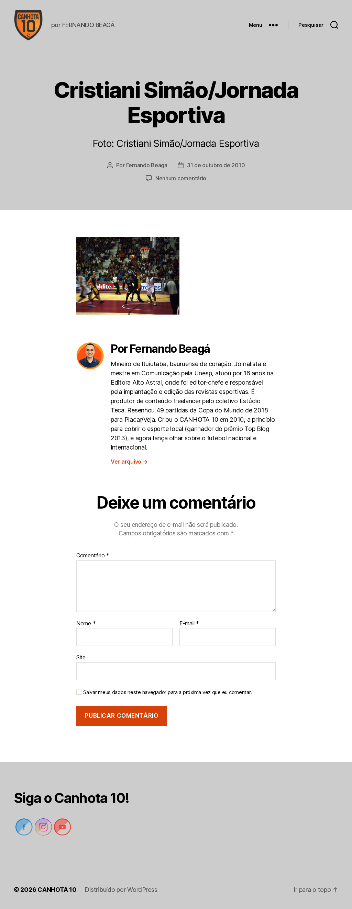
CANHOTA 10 (56, 889)
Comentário (92, 556)
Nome (86, 624)
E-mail (189, 624)
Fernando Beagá (146, 165)
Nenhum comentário (180, 178)
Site (81, 657)
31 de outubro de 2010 (216, 165)
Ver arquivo (129, 461)
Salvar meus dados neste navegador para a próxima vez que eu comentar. (167, 692)
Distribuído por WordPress (121, 889)
